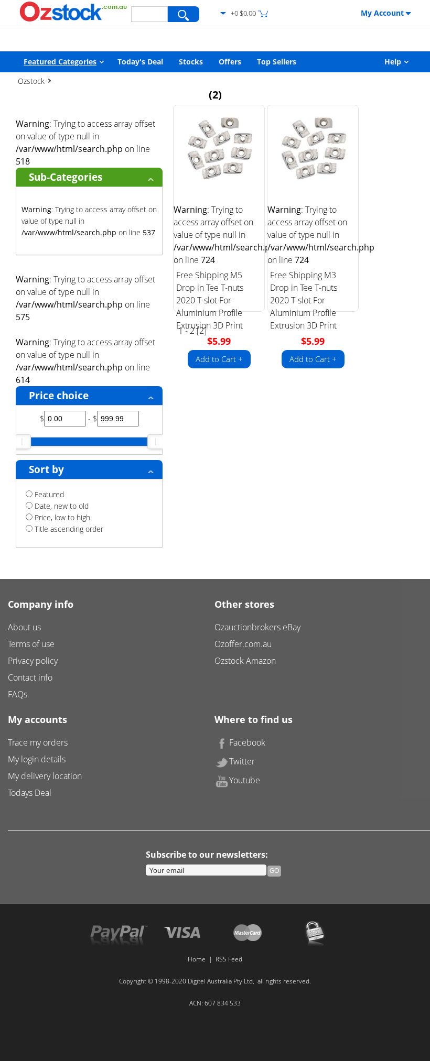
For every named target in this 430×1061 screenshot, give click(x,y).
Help (392, 62)
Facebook (247, 742)
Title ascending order (68, 529)
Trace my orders (38, 742)
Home (197, 959)
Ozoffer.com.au (243, 644)
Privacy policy (33, 660)
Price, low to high (61, 517)
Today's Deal (140, 62)
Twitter (242, 761)
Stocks (191, 62)
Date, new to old (61, 506)
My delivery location (45, 776)
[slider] (22, 441)
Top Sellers (276, 62)
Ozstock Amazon (245, 660)
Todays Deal (29, 793)
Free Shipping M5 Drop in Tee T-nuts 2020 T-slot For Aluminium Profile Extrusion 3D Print (209, 300)
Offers (230, 62)
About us (24, 627)
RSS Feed (229, 959)
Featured (48, 494)
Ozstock (31, 81)
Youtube (244, 780)
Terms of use (31, 644)
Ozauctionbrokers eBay (257, 627)
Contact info (30, 677)
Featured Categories (60, 62)
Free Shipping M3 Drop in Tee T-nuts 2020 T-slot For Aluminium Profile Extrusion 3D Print (303, 300)
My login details (37, 759)
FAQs (17, 694)
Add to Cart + (219, 359)
